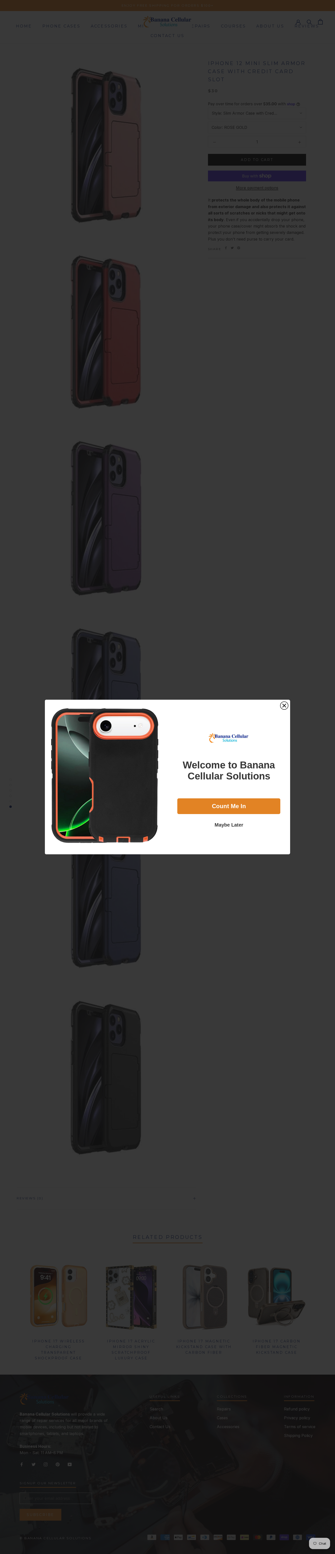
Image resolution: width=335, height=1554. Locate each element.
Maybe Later (229, 825)
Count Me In (229, 806)
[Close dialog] (284, 706)
